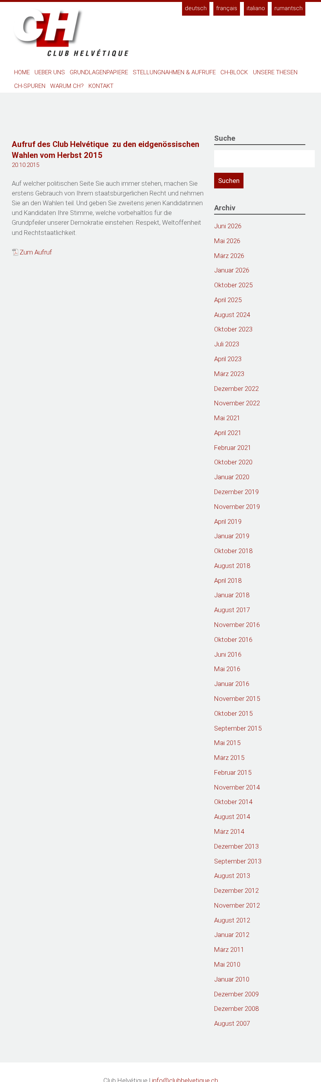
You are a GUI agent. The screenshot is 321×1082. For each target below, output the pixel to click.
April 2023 (228, 359)
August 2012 (232, 920)
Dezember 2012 (236, 890)
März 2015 (229, 757)
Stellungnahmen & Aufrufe (174, 72)
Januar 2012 (231, 935)
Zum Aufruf (36, 252)
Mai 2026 (227, 241)
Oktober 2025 (233, 285)
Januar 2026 (231, 270)
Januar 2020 (231, 477)
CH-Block (234, 72)
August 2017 (232, 610)
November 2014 (237, 787)
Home (22, 72)
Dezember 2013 (236, 846)
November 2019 (237, 507)
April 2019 (228, 521)
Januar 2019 (231, 536)
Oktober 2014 (233, 802)
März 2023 (229, 374)
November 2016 (237, 625)
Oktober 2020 (233, 462)
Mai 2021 (227, 418)
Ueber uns (49, 72)
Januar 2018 (231, 595)
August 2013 (232, 876)
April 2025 (228, 300)
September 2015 (237, 728)
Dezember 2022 (236, 388)
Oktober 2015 (233, 713)
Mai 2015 (227, 743)
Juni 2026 (228, 226)
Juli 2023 (226, 344)
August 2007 (232, 1023)
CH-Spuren (29, 86)
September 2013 (237, 861)
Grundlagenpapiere (99, 72)
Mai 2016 (227, 669)
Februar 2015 (232, 772)
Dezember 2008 (236, 1008)
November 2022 (237, 403)
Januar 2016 (231, 684)
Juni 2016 (228, 654)
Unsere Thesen (275, 72)
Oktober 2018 (233, 551)
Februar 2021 (232, 447)
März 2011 (229, 949)
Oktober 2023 (233, 329)
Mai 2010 (227, 964)
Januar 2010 (231, 979)
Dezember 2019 (236, 492)
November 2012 (237, 905)
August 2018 (232, 566)
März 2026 (229, 256)
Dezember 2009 (236, 994)
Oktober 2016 (233, 639)
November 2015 (237, 698)
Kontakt (101, 86)
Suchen (229, 181)
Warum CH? (67, 86)
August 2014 (232, 816)
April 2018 (228, 580)
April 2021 (228, 433)
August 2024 (232, 315)
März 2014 (229, 831)
